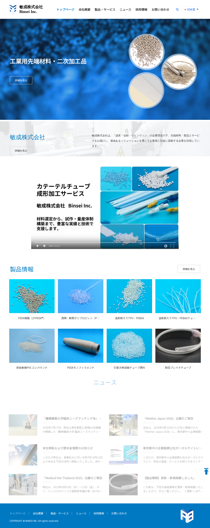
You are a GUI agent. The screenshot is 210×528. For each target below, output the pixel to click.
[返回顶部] (206, 471)
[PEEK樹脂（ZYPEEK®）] (32, 312)
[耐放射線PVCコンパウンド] (32, 362)
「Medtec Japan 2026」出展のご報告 (168, 408)
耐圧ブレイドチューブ (178, 367)
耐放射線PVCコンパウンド (31, 367)
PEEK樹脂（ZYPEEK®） (32, 318)
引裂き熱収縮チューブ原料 (129, 367)
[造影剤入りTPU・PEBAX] (129, 312)
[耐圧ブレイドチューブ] (178, 362)
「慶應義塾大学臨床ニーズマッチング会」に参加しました (73, 408)
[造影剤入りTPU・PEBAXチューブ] (178, 312)
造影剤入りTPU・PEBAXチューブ (178, 318)
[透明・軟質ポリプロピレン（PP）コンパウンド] (80, 312)
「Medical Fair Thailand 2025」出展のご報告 (72, 468)
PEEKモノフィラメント (80, 367)
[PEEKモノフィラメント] (80, 362)
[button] (4, 70)
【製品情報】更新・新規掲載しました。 (169, 468)
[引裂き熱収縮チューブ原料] (129, 362)
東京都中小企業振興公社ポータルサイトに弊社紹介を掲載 (173, 438)
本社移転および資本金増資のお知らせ (68, 438)
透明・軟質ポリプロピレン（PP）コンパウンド (89, 318)
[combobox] (191, 9)
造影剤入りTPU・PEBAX (129, 318)
